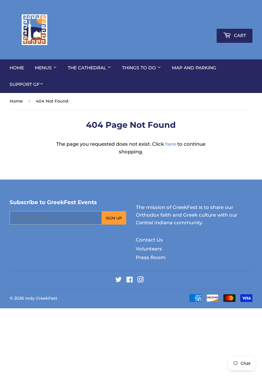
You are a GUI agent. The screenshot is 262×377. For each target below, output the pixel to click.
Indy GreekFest (41, 298)
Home (17, 68)
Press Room (151, 257)
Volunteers (149, 249)
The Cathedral (87, 68)
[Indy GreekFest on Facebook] (129, 280)
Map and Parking (194, 68)
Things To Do (139, 68)
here (170, 144)
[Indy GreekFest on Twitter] (118, 280)
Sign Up (114, 218)
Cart (239, 35)
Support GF (25, 84)
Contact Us (149, 240)
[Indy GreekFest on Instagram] (140, 280)
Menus (44, 68)
